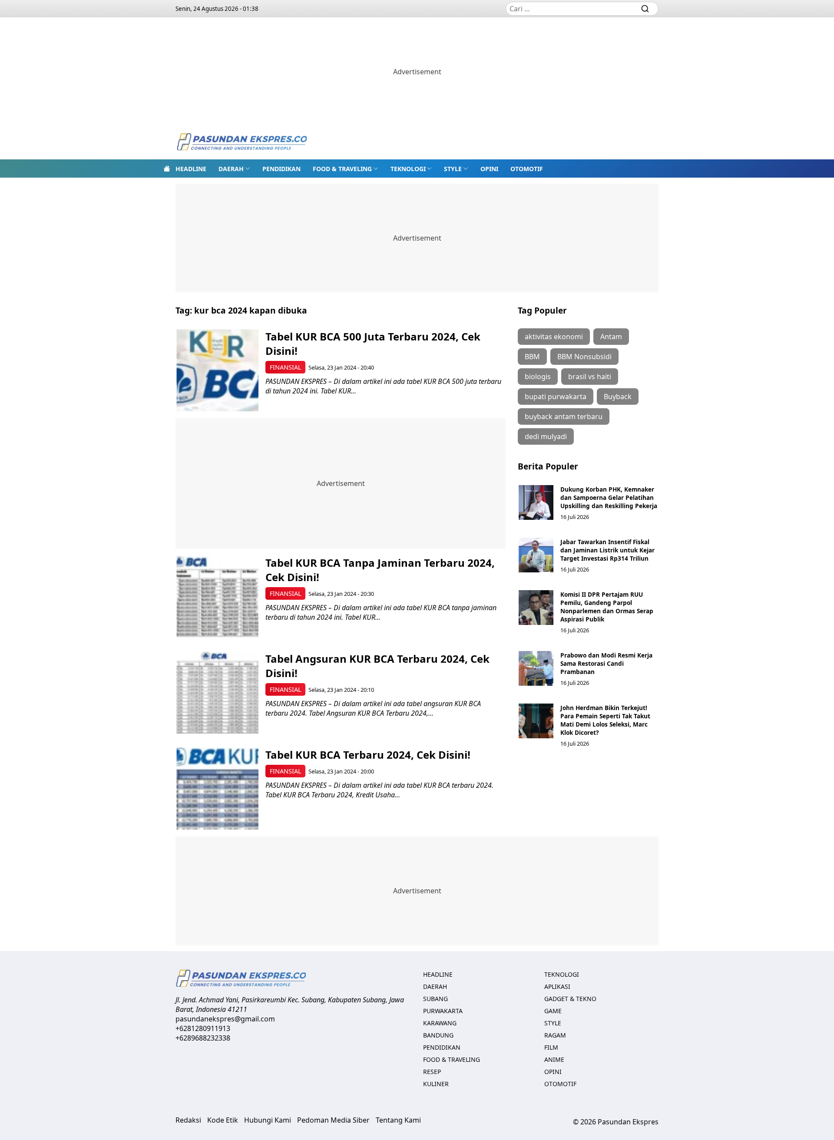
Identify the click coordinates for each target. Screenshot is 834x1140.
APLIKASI (557, 986)
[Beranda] (166, 168)
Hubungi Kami (267, 1120)
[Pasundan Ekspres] (241, 142)
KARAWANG (440, 1023)
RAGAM (555, 1035)
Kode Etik (222, 1120)
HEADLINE (190, 169)
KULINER (436, 1084)
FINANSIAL (285, 367)
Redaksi (188, 1120)
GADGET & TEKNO (570, 999)
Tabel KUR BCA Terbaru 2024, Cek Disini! (367, 754)
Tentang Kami (398, 1120)
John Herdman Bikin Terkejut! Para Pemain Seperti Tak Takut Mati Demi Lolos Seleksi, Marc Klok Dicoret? (605, 720)
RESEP (432, 1071)
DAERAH (231, 169)
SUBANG (435, 999)
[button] (234, 168)
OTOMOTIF (526, 169)
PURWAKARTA (443, 1011)
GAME (553, 1011)
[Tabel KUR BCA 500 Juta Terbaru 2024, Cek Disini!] (217, 370)
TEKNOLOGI (408, 169)
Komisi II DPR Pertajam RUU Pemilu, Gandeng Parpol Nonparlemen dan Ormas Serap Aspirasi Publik (606, 606)
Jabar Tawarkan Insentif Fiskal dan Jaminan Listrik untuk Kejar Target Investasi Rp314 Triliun (607, 550)
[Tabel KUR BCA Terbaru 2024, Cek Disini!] (217, 788)
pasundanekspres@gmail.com (225, 1019)
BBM (532, 356)
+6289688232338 (202, 1038)
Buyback (618, 396)
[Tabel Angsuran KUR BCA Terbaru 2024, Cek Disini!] (217, 692)
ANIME (554, 1059)
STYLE (453, 169)
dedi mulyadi (546, 436)
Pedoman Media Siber (333, 1120)
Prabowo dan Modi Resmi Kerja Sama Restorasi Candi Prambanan (606, 663)
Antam (611, 336)
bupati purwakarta (555, 396)
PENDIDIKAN (281, 169)
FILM (551, 1047)
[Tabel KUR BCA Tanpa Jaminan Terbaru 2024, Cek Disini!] (217, 596)
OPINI (489, 169)
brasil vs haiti (589, 376)
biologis (538, 376)
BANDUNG (438, 1035)
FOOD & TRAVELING (342, 169)
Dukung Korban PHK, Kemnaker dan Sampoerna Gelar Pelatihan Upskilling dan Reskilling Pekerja (608, 497)
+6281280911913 (202, 1028)
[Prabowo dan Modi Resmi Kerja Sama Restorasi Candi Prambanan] (536, 668)
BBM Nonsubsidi (584, 356)
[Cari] (645, 9)
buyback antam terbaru (563, 416)
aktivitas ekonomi (554, 336)
